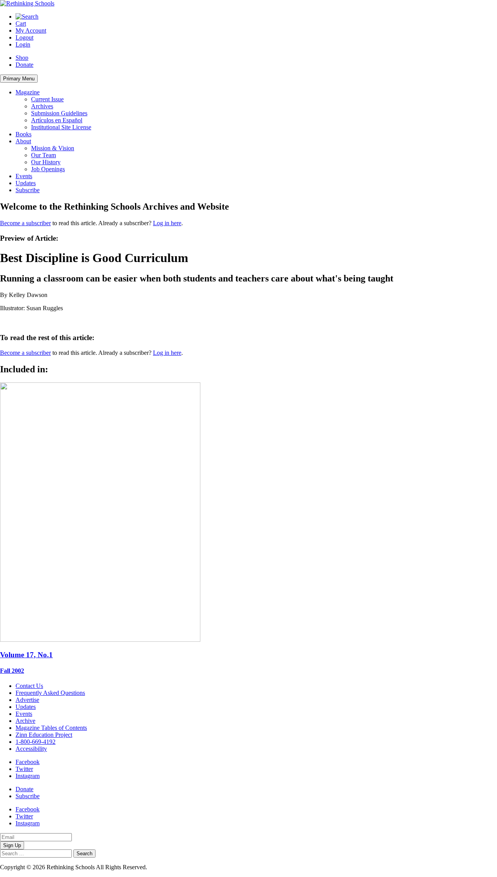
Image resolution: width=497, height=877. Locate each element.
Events (24, 176)
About (23, 141)
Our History (46, 162)
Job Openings (48, 169)
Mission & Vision (52, 148)
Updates (26, 183)
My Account (31, 30)
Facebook (28, 762)
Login (23, 44)
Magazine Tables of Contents (51, 727)
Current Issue (47, 99)
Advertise (27, 699)
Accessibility (31, 748)
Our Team (43, 155)
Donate (24, 64)
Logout (24, 37)
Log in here (167, 223)
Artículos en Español (56, 120)
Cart (21, 23)
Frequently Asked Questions (50, 692)
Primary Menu (19, 79)
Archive (25, 720)
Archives (42, 106)
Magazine (28, 92)
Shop (22, 57)
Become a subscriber (25, 223)
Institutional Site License (61, 127)
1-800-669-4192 (36, 741)
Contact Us (29, 685)
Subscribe (28, 190)
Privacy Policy (166, 867)
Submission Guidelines (59, 113)
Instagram (28, 776)
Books (23, 134)
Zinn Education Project (44, 734)
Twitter (24, 769)
